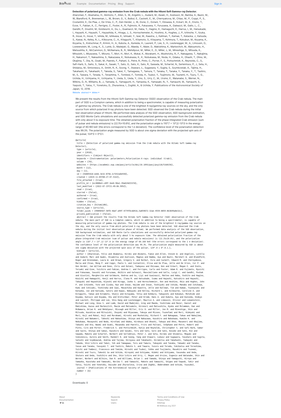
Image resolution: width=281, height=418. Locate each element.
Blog (120, 3)
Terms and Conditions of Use (170, 397)
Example (81, 3)
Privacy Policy (163, 400)
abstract (85, 92)
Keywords (115, 397)
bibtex (95, 92)
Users (113, 403)
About (62, 397)
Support (129, 3)
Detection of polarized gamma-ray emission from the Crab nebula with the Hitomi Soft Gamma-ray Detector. (135, 11)
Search (114, 400)
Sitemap (161, 403)
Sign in (218, 3)
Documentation (97, 3)
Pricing (112, 3)
